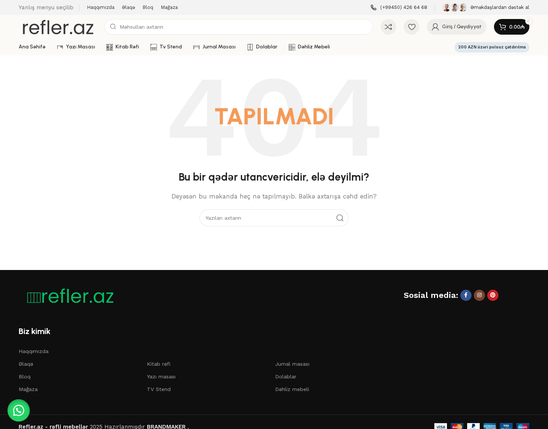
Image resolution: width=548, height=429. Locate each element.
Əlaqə (26, 364)
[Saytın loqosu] (58, 26)
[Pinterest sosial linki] (492, 295)
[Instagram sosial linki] (479, 295)
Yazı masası (161, 376)
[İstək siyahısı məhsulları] (411, 26)
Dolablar (285, 376)
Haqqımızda (33, 351)
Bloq (25, 376)
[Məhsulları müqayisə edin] (388, 26)
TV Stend (159, 389)
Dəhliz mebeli (292, 389)
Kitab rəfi (158, 364)
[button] (18, 410)
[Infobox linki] (399, 7)
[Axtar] (340, 217)
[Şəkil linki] (67, 295)
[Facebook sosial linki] (466, 295)
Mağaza (28, 389)
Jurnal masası (292, 364)
